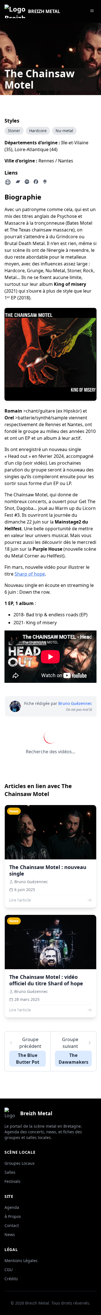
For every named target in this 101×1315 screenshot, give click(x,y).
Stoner (14, 130)
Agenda (11, 1207)
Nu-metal (64, 130)
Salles (9, 1172)
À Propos (12, 1216)
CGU (8, 1269)
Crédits (11, 1278)
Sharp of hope (30, 574)
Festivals (12, 1181)
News (9, 1234)
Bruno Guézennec (75, 703)
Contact (11, 1225)
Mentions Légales (21, 1260)
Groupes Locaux (19, 1163)
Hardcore (38, 130)
